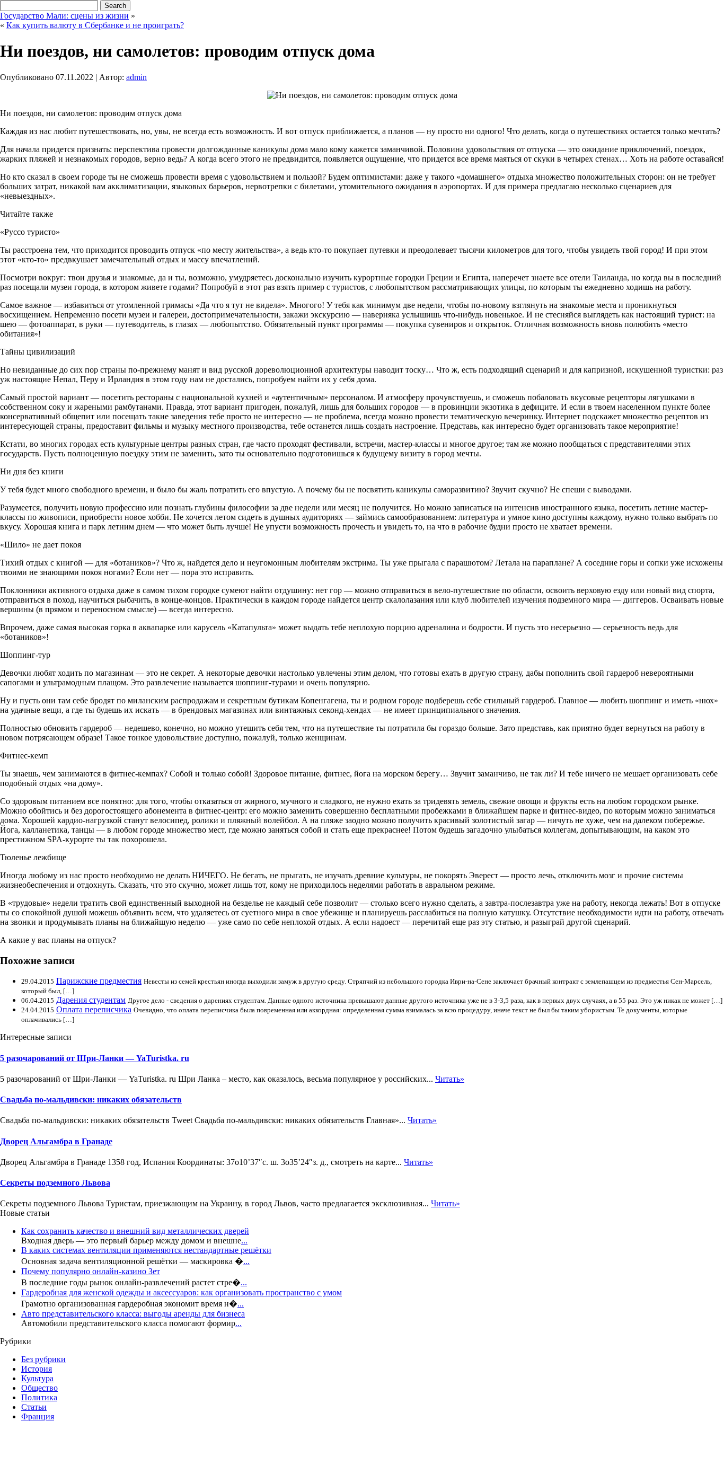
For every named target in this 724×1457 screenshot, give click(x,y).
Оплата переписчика (93, 1009)
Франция (37, 1416)
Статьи (34, 1406)
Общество (39, 1387)
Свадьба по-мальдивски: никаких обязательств (91, 1099)
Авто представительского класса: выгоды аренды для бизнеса (133, 1313)
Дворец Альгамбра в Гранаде (56, 1141)
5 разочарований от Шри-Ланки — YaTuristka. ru (94, 1058)
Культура (37, 1378)
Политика (39, 1397)
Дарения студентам (91, 999)
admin (136, 77)
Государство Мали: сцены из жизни (64, 15)
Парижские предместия (99, 980)
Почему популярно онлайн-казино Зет (90, 1271)
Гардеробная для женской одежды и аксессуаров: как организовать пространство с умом (181, 1292)
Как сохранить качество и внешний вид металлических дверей (135, 1230)
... (244, 1240)
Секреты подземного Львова (55, 1182)
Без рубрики (43, 1359)
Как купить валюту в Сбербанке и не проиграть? (95, 25)
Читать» (449, 1078)
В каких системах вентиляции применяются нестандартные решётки (146, 1250)
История (36, 1368)
